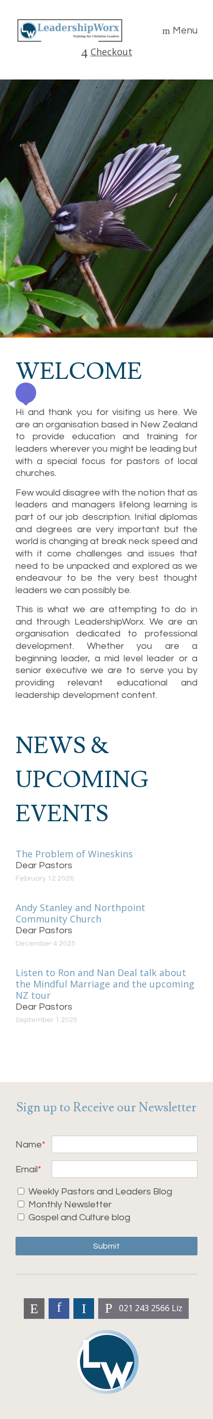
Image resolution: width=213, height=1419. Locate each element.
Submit (106, 1246)
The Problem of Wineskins (74, 854)
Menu (185, 30)
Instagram (83, 1308)
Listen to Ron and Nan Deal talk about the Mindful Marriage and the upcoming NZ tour (105, 983)
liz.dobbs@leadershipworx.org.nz (34, 1308)
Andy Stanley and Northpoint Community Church (80, 913)
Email (27, 1169)
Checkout (111, 52)
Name (29, 1145)
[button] (26, 392)
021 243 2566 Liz (150, 1308)
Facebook (59, 1308)
